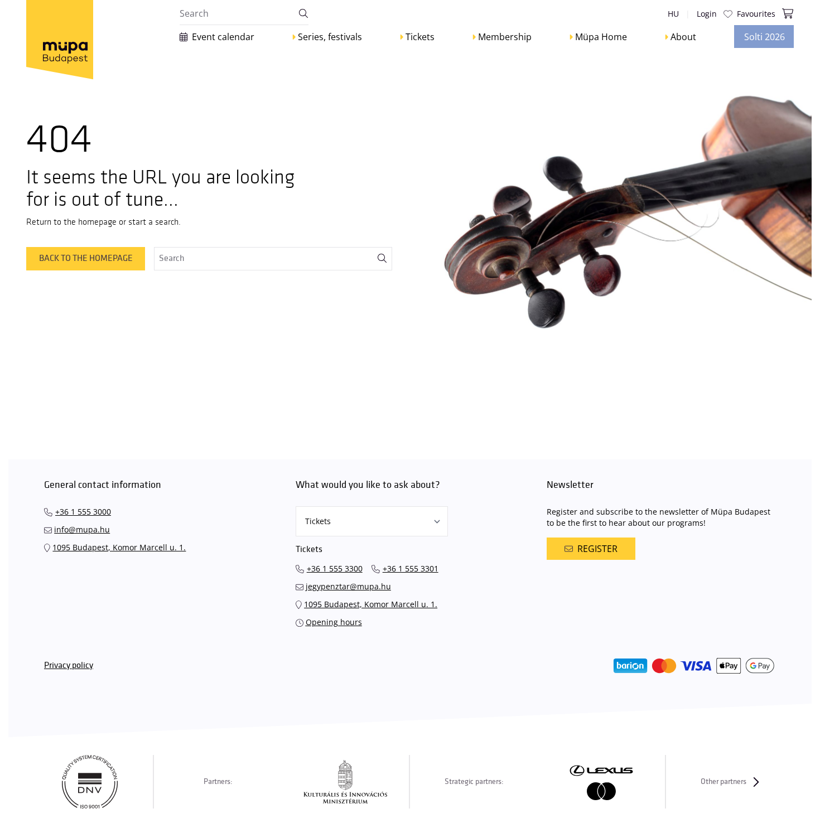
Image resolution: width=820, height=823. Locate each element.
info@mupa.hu (82, 529)
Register (597, 549)
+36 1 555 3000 (83, 511)
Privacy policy (68, 665)
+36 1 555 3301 (410, 568)
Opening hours (334, 622)
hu (673, 13)
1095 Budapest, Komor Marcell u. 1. (119, 547)
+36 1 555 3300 (335, 568)
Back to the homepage (86, 258)
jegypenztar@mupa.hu (348, 586)
